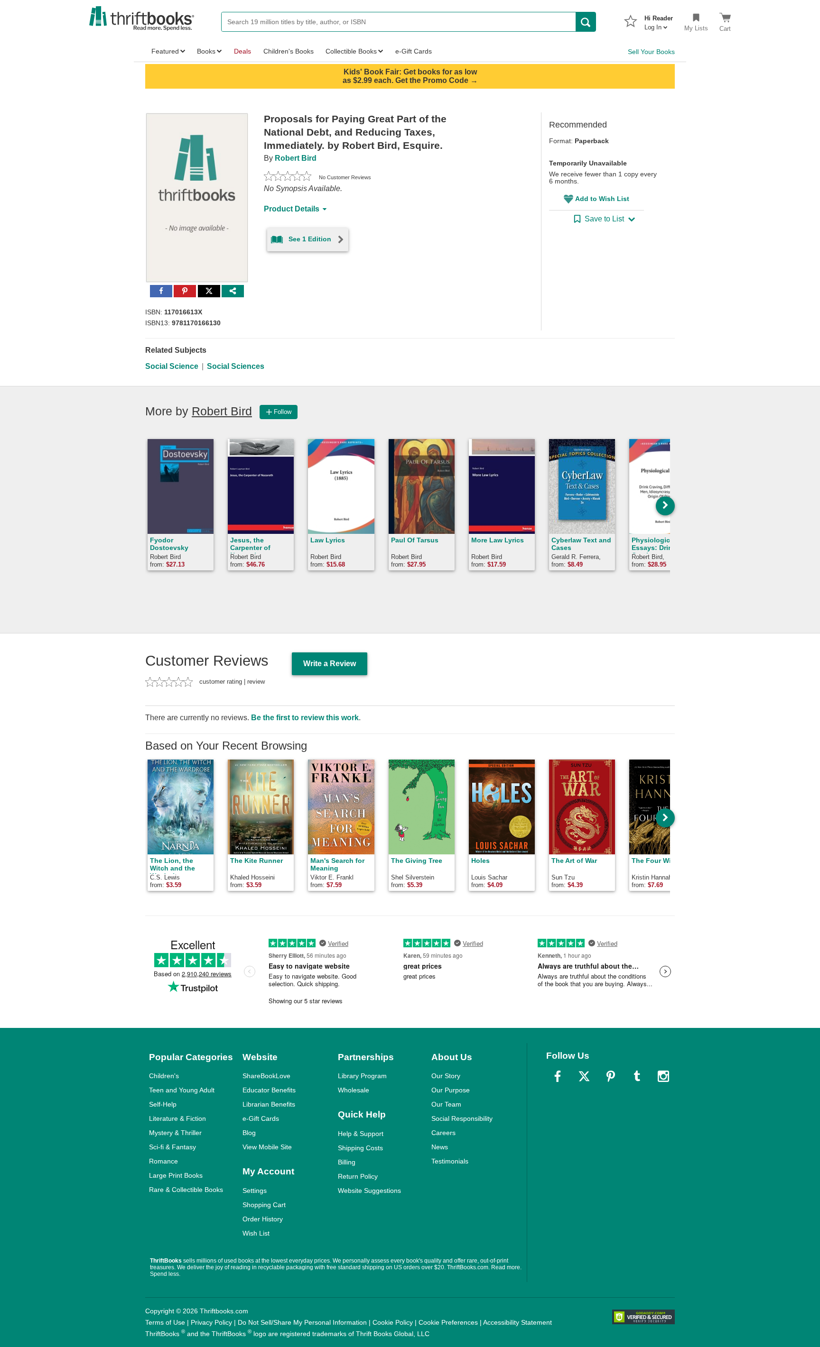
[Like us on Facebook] (557, 1076)
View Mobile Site (267, 1147)
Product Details (291, 209)
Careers (443, 1132)
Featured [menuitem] (165, 51)
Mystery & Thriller (175, 1132)
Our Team (446, 1104)
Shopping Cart (264, 1205)
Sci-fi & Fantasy (172, 1147)
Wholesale (353, 1090)
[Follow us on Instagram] (663, 1076)
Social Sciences (235, 366)
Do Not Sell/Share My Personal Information (302, 1322)
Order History (262, 1219)
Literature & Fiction (177, 1118)
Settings (254, 1190)
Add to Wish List (602, 198)
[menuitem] (658, 20)
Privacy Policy (211, 1322)
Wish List (256, 1233)
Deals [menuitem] (242, 51)
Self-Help (163, 1104)
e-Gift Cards (260, 1118)
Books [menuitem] (206, 51)
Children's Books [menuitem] (288, 51)
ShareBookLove (266, 1076)
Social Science (171, 366)
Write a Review (329, 664)
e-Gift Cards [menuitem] (413, 51)
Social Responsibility (462, 1118)
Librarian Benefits (268, 1104)
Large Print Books (176, 1175)
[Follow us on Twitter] (584, 1076)
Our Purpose (450, 1090)
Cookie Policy (393, 1322)
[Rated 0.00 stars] (287, 177)
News (439, 1147)
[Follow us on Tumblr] (636, 1076)
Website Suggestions (369, 1190)
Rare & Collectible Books (186, 1189)
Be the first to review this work (305, 718)
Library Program (362, 1076)
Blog (249, 1132)
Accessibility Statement (517, 1322)
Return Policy (358, 1176)
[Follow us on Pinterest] (610, 1076)
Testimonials (449, 1161)
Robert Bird (296, 158)
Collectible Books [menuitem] (351, 51)
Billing (346, 1162)
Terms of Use (165, 1322)
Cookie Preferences (448, 1322)
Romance (163, 1161)
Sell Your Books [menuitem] (651, 51)
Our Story (445, 1076)
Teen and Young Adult (181, 1090)
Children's (164, 1076)
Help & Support (360, 1133)
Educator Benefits (269, 1090)
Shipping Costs (360, 1148)
